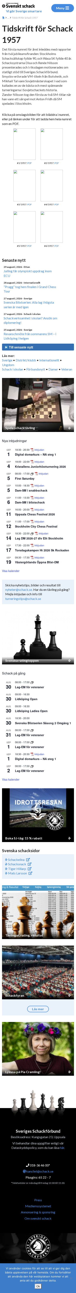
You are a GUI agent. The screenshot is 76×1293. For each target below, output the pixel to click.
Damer (53, 369)
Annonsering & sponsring (38, 1212)
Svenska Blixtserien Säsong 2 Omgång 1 (43, 723)
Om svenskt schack (38, 1218)
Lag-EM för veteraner (29, 687)
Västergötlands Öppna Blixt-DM (37, 562)
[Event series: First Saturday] (32, 473)
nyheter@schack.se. (19, 589)
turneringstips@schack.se (23, 599)
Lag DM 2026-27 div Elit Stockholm (39, 538)
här (62, 1147)
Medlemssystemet (38, 1206)
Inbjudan (39, 449)
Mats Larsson (17, 873)
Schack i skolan (12, 369)
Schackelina (16, 859)
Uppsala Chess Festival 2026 (35, 514)
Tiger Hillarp (16, 869)
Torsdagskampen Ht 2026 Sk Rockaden (42, 550)
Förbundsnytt (35, 369)
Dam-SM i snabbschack (31, 490)
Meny (60, 8)
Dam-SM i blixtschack (30, 502)
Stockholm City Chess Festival (36, 526)
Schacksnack (16, 864)
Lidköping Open (26, 699)
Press (38, 1200)
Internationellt (49, 360)
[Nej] (71, 1278)
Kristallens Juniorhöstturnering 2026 (40, 466)
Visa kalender (10, 571)
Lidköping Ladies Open (31, 711)
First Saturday (24, 478)
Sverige (7, 360)
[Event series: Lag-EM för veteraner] (32, 682)
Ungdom (8, 365)
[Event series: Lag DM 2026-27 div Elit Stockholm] (32, 533)
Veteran (66, 369)
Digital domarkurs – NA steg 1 (35, 454)
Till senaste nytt (20, 347)
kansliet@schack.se (39, 1171)
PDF (29, 163)
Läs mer (38, 1009)
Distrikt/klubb (26, 360)
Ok (38, 1286)
